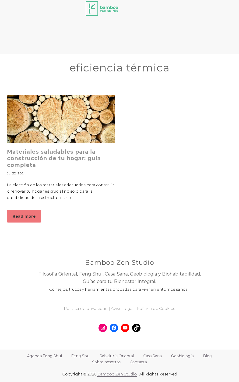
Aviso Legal (122, 308)
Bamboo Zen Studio (117, 374)
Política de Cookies (156, 308)
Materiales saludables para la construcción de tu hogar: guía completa (54, 158)
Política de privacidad (86, 308)
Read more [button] (27, 218)
